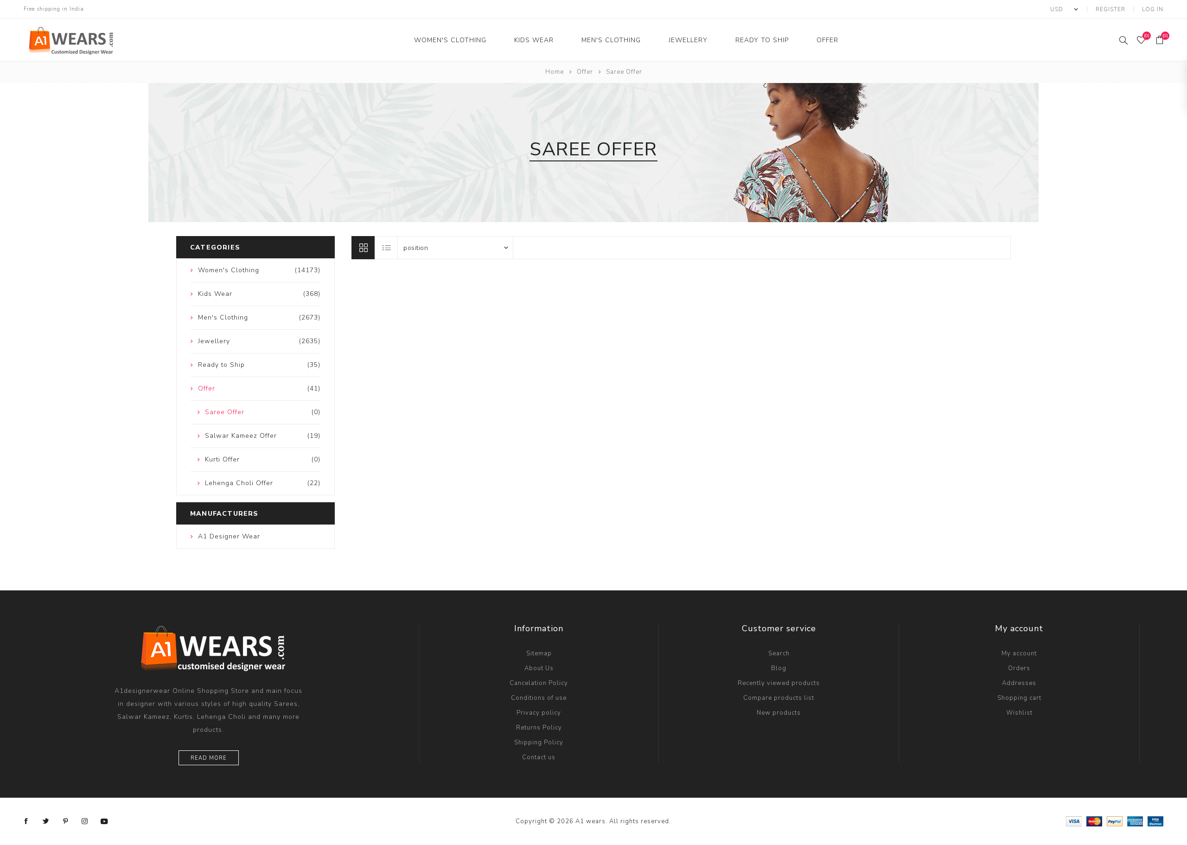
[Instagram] (84, 821)
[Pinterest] (65, 821)
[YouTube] (104, 821)
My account (1019, 653)
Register (1110, 9)
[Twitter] (45, 821)
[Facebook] (26, 821)
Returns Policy (539, 727)
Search (779, 653)
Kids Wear (534, 40)
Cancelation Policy (539, 683)
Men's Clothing (611, 40)
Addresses (1019, 683)
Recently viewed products (779, 683)
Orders (1019, 668)
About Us (539, 668)
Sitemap (539, 653)
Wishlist (1019, 713)
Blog (778, 668)
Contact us (538, 757)
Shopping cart (1019, 698)
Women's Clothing (450, 40)
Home (554, 72)
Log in (1152, 9)
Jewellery (688, 40)
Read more (209, 758)
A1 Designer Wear (229, 536)
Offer (827, 40)
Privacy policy (539, 713)
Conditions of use (539, 698)
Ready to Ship (762, 40)
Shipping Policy (538, 742)
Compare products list (778, 698)
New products (779, 713)
